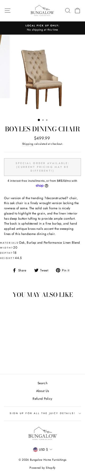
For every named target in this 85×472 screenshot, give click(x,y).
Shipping (28, 144)
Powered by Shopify (42, 468)
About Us (42, 390)
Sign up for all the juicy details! (42, 413)
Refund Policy (42, 398)
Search (42, 383)
